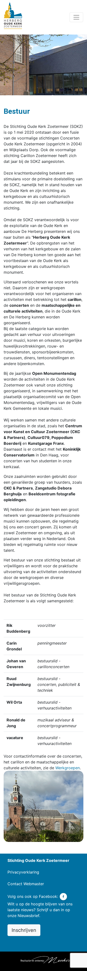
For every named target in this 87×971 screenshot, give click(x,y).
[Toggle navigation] (76, 17)
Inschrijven (24, 930)
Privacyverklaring (23, 872)
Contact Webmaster (25, 883)
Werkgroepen (67, 767)
